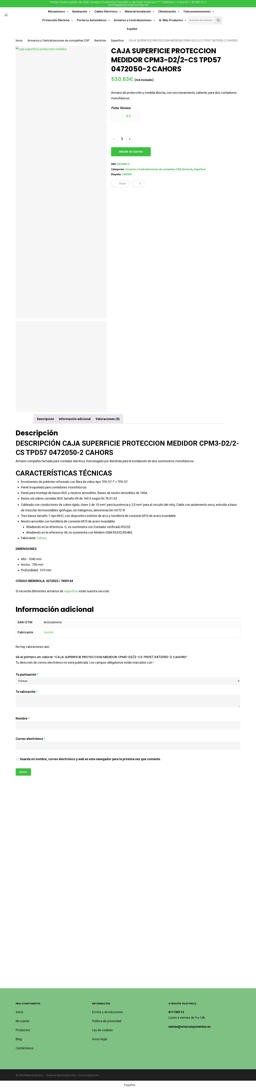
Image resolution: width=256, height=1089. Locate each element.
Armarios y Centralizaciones (133, 20)
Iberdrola (100, 40)
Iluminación (79, 11)
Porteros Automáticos (92, 20)
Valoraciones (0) (108, 419)
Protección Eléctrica (55, 20)
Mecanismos (56, 11)
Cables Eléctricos (106, 11)
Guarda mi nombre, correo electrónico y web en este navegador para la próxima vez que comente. (90, 759)
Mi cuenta (22, 1021)
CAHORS (127, 174)
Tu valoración (26, 691)
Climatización (167, 11)
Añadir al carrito (131, 152)
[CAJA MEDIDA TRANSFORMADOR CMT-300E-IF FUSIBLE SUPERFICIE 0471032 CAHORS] (156, 833)
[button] (29, 886)
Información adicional (75, 419)
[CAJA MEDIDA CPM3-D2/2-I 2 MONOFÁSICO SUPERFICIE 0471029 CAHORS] (213, 833)
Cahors (42, 538)
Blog (19, 1039)
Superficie (117, 40)
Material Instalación (138, 11)
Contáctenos (25, 1048)
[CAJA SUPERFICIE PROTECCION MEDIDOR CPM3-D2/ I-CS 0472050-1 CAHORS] (42, 920)
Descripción (45, 419)
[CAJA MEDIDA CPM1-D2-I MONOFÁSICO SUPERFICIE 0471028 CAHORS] (99, 833)
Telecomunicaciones (197, 11)
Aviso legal (99, 1039)
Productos (23, 1030)
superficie (71, 591)
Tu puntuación (27, 674)
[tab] (45, 418)
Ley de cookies (102, 1030)
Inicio (19, 40)
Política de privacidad (106, 1021)
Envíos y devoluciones (107, 1012)
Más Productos (173, 20)
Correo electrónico (30, 739)
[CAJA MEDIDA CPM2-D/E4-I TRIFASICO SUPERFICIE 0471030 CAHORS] (42, 833)
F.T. (128, 116)
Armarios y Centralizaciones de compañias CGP (58, 40)
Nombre (22, 718)
